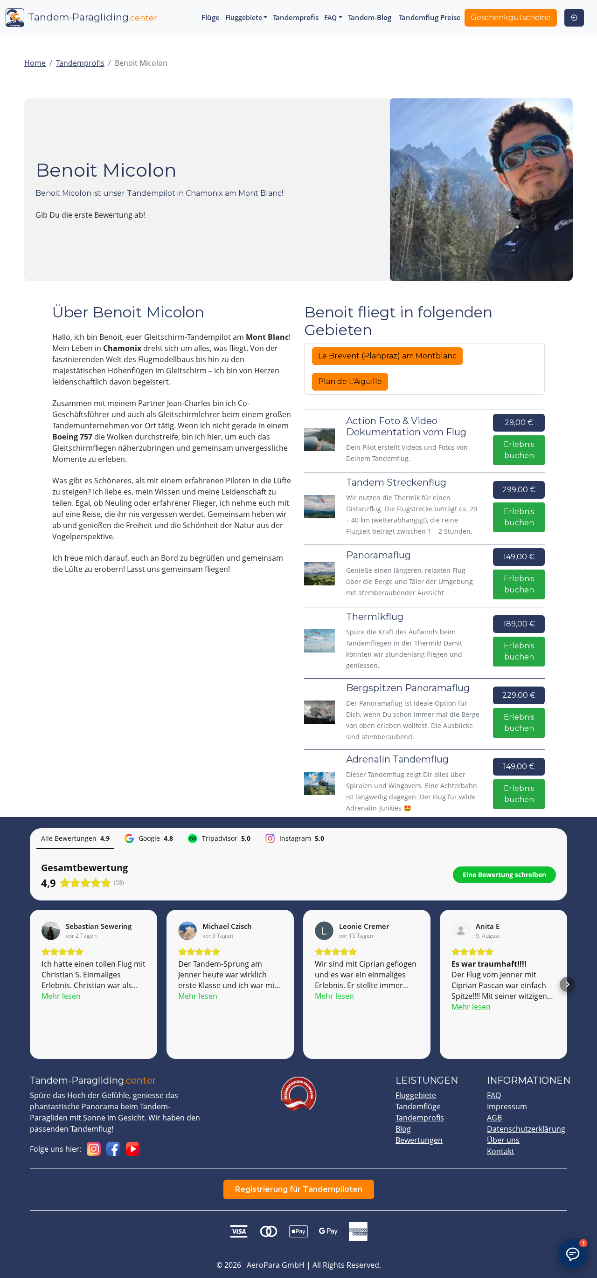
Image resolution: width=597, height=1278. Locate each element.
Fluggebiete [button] (243, 17)
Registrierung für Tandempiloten (298, 1189)
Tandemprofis (296, 17)
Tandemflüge (418, 1106)
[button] (29, 984)
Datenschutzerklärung (526, 1129)
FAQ (494, 1095)
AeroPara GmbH (276, 1265)
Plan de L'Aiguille (350, 381)
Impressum (507, 1106)
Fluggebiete (416, 1095)
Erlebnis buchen (519, 450)
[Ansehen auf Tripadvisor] (460, 930)
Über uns (503, 1140)
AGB (494, 1118)
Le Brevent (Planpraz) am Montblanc (387, 355)
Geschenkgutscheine (511, 17)
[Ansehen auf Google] (51, 930)
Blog (403, 1129)
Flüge (210, 17)
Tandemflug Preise (430, 17)
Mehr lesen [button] (61, 996)
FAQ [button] (330, 17)
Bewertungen (419, 1140)
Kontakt (500, 1151)
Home (35, 63)
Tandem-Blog (369, 17)
